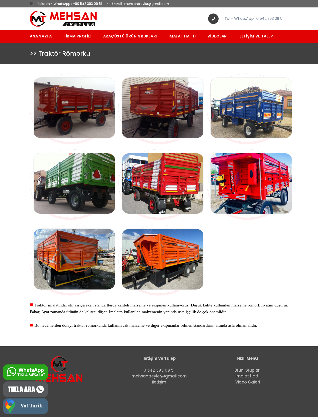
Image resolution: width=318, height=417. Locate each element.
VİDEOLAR (217, 36)
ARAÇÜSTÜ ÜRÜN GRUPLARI (130, 36)
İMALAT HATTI (182, 36)
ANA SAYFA (41, 36)
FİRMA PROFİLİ (77, 36)
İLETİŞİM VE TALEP (255, 36)
